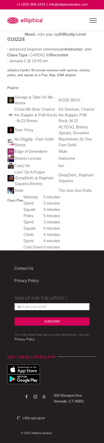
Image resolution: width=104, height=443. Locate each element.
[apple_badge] (23, 366)
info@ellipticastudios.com (68, 4)
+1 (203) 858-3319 (30, 4)
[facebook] (27, 397)
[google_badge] (23, 376)
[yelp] (44, 397)
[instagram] (35, 397)
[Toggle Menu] (93, 20)
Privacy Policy (25, 339)
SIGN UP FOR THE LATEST (41, 298)
